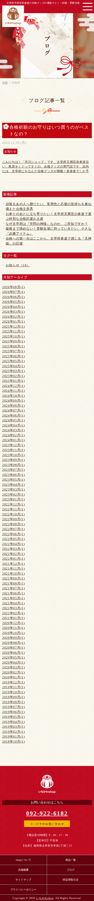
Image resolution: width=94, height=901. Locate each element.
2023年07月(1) (13, 469)
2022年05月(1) (13, 539)
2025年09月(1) (13, 341)
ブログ (71, 869)
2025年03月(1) (13, 371)
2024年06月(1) (13, 415)
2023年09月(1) (13, 460)
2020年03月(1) (13, 667)
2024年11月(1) (13, 390)
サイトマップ (23, 879)
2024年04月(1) (13, 425)
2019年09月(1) (13, 697)
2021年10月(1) (13, 573)
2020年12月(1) (13, 623)
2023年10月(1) (13, 455)
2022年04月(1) (13, 544)
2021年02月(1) (13, 613)
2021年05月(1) (13, 598)
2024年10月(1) (13, 395)
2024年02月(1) (13, 435)
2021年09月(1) (13, 578)
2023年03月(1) (13, 489)
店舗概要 (23, 869)
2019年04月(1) (13, 722)
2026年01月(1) (13, 321)
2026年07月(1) (13, 292)
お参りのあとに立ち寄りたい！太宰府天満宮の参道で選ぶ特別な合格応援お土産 (49, 216)
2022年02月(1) (13, 554)
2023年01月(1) (13, 499)
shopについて (23, 859)
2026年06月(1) (13, 297)
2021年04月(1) (13, 603)
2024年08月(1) (13, 405)
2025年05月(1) (13, 361)
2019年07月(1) (13, 707)
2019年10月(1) (13, 692)
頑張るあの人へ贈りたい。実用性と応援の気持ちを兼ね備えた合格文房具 (49, 206)
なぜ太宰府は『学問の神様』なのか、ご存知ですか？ (47, 224)
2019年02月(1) (13, 731)
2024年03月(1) (13, 430)
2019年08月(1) (13, 702)
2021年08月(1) (13, 583)
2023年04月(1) (13, 484)
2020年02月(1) (13, 672)
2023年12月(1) (13, 445)
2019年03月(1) (13, 726)
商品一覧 (70, 859)
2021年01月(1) (13, 618)
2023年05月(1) (13, 479)
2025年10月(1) (13, 336)
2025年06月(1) (13, 356)
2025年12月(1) (13, 326)
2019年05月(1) (13, 717)
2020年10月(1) (13, 633)
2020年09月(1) (13, 637)
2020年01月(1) (13, 677)
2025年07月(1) (13, 351)
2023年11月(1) (13, 450)
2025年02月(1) (13, 376)
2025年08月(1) (13, 346)
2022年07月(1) (13, 529)
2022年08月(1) (13, 524)
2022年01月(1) (13, 558)
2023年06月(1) (13, 475)
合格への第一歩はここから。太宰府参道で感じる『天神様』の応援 (49, 241)
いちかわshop (45, 898)
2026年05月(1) (13, 301)
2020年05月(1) (13, 657)
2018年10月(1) (13, 741)
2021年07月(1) (13, 588)
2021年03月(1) (13, 608)
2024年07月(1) (13, 410)
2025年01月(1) (13, 381)
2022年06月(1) (13, 534)
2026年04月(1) (13, 307)
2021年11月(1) (13, 568)
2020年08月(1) (13, 643)
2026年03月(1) (13, 311)
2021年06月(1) (13, 593)
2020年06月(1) (13, 652)
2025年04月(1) (13, 366)
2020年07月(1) (13, 647)
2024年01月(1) (13, 440)
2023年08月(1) (13, 465)
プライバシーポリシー (23, 889)
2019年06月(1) (13, 712)
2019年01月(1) (13, 736)
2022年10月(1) (13, 514)
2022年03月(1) (13, 549)
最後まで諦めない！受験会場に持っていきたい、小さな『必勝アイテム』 (49, 231)
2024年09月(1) (13, 400)
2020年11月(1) (13, 628)
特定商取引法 (70, 879)
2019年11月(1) (13, 687)
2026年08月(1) (13, 287)
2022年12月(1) (13, 504)
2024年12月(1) (13, 386)
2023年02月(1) (13, 494)
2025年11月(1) (13, 331)
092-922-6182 (47, 813)
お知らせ (10, 151)
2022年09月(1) (13, 519)
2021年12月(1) (13, 563)
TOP (5, 82)
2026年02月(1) (13, 316)
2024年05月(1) (13, 420)
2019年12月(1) (13, 682)
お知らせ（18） (18, 265)
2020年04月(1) (13, 662)
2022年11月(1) (13, 509)
